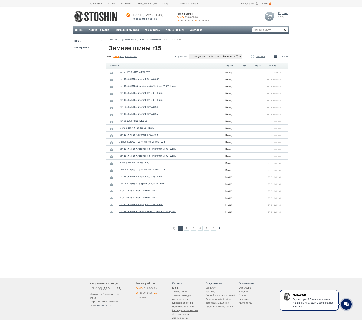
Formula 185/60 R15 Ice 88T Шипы (137, 128)
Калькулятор (81, 47)
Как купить (126, 3)
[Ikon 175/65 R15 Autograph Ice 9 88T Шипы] (111, 205)
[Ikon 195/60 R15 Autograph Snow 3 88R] (111, 135)
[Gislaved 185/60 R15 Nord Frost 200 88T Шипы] (111, 142)
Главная (113, 40)
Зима (116, 56)
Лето (121, 56)
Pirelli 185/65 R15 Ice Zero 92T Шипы (138, 190)
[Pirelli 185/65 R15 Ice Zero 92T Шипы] (111, 191)
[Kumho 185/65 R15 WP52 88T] (111, 73)
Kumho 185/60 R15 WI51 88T (134, 121)
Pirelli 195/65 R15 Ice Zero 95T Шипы (138, 197)
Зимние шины (179, 291)
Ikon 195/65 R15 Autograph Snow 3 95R (139, 114)
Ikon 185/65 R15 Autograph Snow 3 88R (139, 79)
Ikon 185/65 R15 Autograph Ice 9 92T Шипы (141, 93)
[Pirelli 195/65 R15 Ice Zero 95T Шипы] (111, 198)
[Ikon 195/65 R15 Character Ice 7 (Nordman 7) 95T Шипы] (111, 149)
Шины (77, 41)
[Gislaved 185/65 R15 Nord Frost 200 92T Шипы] (111, 170)
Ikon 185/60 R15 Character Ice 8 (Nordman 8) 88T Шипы (147, 86)
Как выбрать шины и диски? (220, 295)
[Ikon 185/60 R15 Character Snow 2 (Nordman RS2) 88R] (111, 212)
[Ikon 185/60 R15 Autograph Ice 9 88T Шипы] (111, 177)
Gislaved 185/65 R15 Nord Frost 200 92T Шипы (143, 169)
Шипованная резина (182, 303)
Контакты (167, 3)
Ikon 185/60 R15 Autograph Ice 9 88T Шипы (141, 176)
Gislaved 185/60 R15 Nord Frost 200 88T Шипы (143, 142)
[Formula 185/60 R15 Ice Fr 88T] (111, 163)
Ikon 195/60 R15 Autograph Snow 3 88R (139, 135)
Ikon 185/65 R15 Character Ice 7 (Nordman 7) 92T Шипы (147, 155)
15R (168, 40)
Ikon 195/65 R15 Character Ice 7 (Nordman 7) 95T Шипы (147, 148)
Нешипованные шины (183, 306)
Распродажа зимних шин (185, 310)
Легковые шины (180, 314)
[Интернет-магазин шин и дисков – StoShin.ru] (95, 22)
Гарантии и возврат (188, 3)
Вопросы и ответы (147, 3)
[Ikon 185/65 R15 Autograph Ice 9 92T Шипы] (111, 94)
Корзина (283, 13)
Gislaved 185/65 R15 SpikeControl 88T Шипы (142, 183)
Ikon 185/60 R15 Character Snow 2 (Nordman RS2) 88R (147, 211)
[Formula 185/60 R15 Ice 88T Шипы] (111, 129)
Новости (243, 291)
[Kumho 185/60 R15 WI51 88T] (111, 122)
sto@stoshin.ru (104, 305)
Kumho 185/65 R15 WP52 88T (134, 72)
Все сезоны (131, 56)
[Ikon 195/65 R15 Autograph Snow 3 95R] (111, 115)
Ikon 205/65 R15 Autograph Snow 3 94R (139, 107)
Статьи (111, 3)
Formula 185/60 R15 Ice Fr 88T (134, 162)
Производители (128, 40)
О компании (245, 287)
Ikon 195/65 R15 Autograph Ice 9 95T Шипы (141, 100)
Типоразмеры (155, 40)
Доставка (210, 291)
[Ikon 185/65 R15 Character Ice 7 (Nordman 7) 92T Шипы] (111, 156)
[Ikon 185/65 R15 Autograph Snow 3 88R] (111, 80)
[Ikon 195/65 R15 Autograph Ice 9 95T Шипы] (111, 101)
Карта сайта (245, 303)
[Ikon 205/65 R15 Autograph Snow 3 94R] (111, 108)
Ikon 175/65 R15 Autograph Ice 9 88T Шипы (141, 204)
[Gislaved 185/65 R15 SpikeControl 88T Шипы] (111, 184)
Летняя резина (179, 318)
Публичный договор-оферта (220, 306)
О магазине (96, 3)
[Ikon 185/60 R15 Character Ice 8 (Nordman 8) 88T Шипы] (111, 87)
